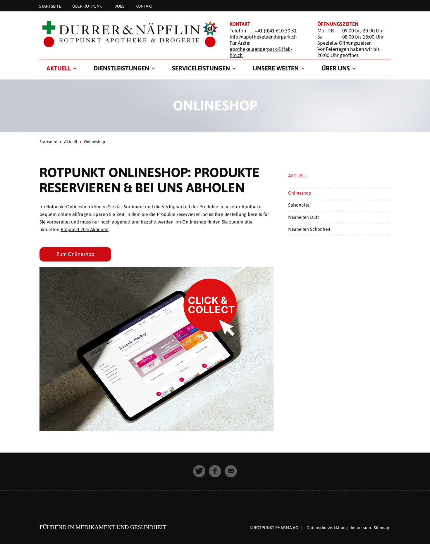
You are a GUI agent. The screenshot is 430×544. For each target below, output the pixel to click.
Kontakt (144, 6)
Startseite (50, 6)
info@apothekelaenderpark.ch (263, 37)
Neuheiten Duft (303, 217)
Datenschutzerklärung (327, 527)
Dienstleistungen (121, 68)
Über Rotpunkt (88, 6)
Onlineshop (299, 192)
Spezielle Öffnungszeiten (344, 43)
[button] (199, 471)
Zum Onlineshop (75, 254)
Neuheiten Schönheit (309, 229)
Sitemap (381, 527)
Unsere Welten (276, 68)
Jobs (119, 6)
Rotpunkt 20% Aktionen (85, 229)
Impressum (361, 527)
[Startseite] (127, 34)
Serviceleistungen (201, 68)
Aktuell (59, 68)
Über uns (335, 68)
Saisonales (298, 204)
